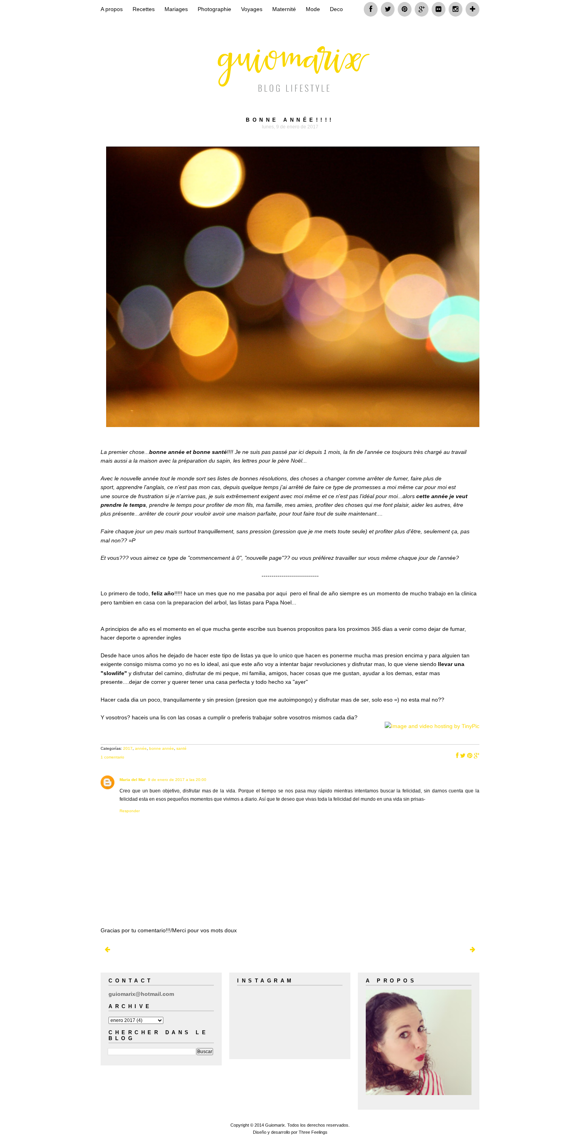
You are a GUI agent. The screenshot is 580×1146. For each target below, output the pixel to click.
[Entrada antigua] (472, 950)
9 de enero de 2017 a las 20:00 (177, 779)
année (141, 748)
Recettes (144, 9)
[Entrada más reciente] (107, 950)
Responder (130, 811)
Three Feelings (313, 1132)
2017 (128, 748)
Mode (313, 9)
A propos (112, 9)
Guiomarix (275, 1125)
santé (181, 748)
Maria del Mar (133, 779)
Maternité (284, 9)
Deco (336, 9)
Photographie (214, 9)
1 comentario (112, 757)
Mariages (176, 9)
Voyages (251, 9)
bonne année (161, 748)
